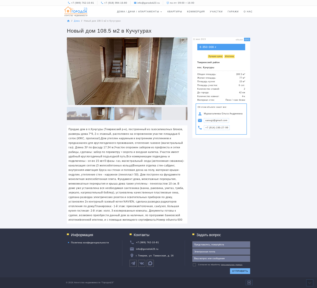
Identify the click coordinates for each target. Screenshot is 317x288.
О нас (248, 11)
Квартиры (174, 11)
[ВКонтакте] (141, 263)
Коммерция (196, 11)
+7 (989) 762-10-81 (82, 2)
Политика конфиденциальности (90, 242)
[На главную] (68, 20)
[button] (183, 41)
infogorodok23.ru (148, 2)
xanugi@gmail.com (216, 120)
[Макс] (150, 263)
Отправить (240, 271)
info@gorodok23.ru (147, 249)
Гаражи (233, 11)
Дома (77, 21)
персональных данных (232, 265)
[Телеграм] (133, 263)
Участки (216, 11)
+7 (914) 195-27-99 (216, 127)
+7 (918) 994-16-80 (115, 2)
